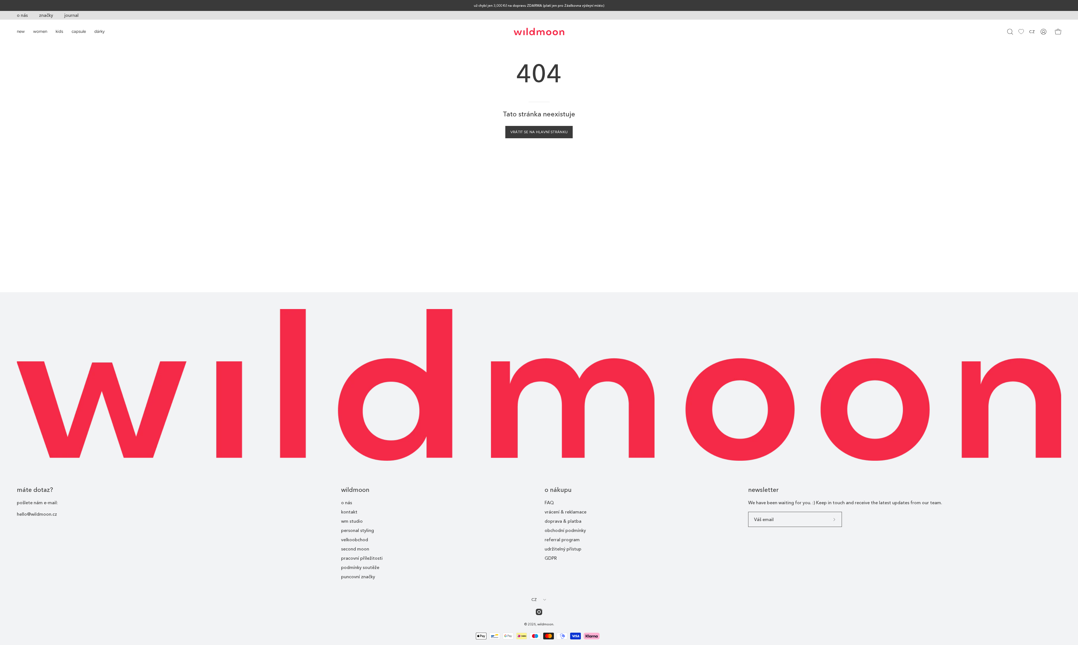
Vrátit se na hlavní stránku (539, 132)
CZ (1032, 31)
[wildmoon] (539, 31)
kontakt (349, 512)
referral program (562, 539)
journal (71, 15)
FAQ (549, 502)
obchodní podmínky (565, 530)
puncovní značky (358, 576)
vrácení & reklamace (565, 512)
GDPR (551, 558)
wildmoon (355, 490)
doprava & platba (563, 521)
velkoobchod (354, 539)
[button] (1010, 32)
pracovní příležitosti (362, 558)
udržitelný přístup (563, 549)
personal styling (357, 530)
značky (46, 15)
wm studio (352, 521)
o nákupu (558, 490)
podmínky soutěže (360, 567)
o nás (22, 15)
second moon (355, 549)
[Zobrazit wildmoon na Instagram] (539, 612)
